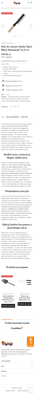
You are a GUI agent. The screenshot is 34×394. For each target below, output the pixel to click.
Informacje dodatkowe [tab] (13, 117)
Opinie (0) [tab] (24, 117)
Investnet (20, 388)
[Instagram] (5, 376)
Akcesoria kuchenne (15, 8)
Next (31, 25)
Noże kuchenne (25, 97)
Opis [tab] (2, 117)
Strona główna (5, 8)
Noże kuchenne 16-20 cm (8, 99)
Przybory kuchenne (26, 8)
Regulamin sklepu (10, 391)
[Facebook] (2, 376)
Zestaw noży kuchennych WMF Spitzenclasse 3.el (24, 298)
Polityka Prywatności (23, 391)
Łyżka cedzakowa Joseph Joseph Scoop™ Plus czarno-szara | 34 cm (8, 299)
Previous (3, 25)
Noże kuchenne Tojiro (12, 101)
